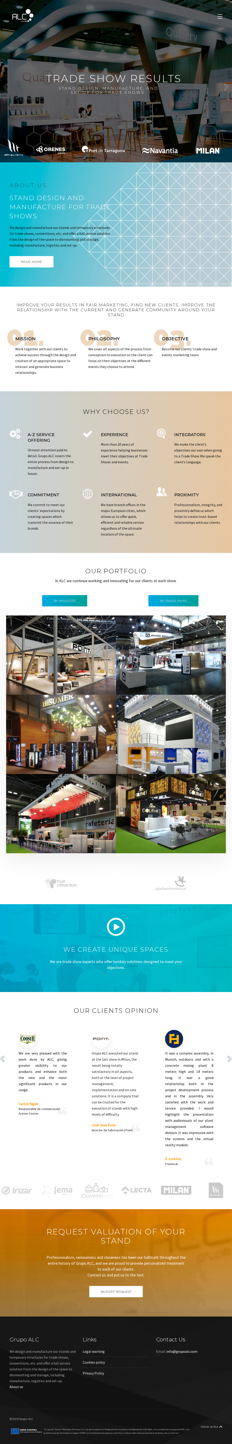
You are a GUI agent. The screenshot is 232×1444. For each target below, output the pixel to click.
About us (16, 1386)
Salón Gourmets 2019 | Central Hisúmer (52, 760)
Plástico (191, 766)
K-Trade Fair (149, 766)
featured (22, 687)
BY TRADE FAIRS (173, 601)
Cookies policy (94, 1362)
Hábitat (36, 687)
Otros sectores (171, 766)
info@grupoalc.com (182, 1351)
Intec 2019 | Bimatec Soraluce (152, 681)
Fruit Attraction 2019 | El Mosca (44, 840)
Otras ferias (70, 687)
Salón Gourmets (79, 766)
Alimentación (25, 766)
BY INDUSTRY (64, 601)
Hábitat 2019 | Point (33, 681)
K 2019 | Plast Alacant (144, 760)
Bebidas (44, 766)
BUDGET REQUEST (116, 1292)
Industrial (147, 687)
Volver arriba (209, 1427)
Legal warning (94, 1351)
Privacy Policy (93, 1373)
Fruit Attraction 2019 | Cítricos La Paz (159, 840)
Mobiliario (52, 687)
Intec (161, 687)
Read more (31, 262)
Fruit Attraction (65, 845)
